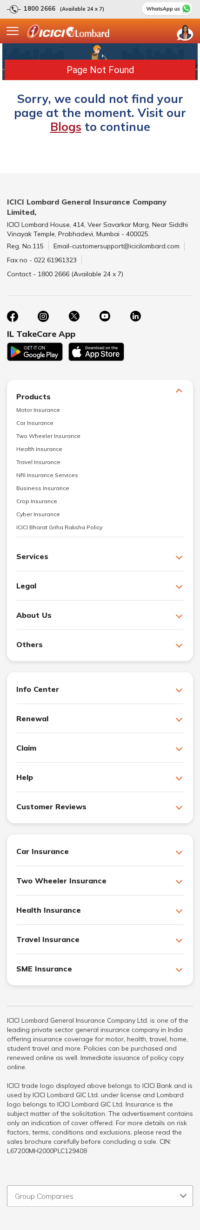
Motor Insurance (38, 409)
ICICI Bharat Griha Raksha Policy (59, 527)
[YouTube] (104, 316)
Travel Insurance (38, 461)
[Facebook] (12, 316)
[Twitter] (74, 316)
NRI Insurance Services (47, 475)
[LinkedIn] (135, 316)
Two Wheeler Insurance (48, 435)
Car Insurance (34, 422)
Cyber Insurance (38, 514)
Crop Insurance (36, 501)
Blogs (65, 127)
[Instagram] (43, 316)
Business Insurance (42, 488)
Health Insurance (39, 448)
